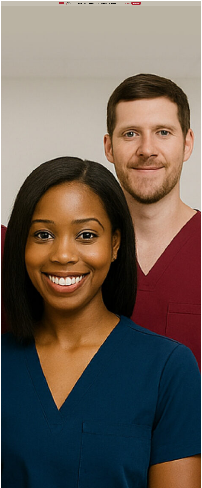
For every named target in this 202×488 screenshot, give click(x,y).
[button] (127, 3)
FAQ (109, 3)
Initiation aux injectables (102, 3)
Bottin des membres (92, 3)
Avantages (85, 3)
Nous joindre (113, 3)
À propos (80, 3)
